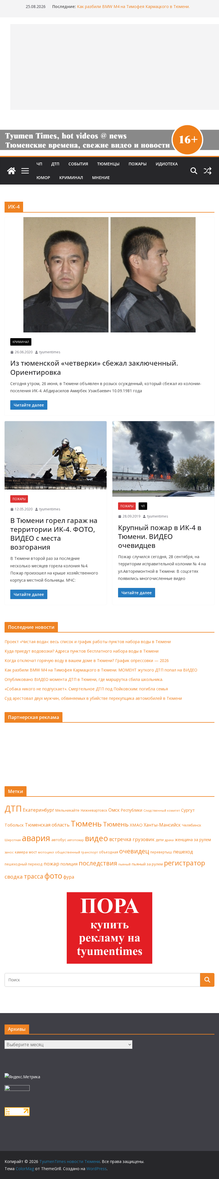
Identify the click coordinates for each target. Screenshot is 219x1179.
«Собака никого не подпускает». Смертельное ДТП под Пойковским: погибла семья (86, 688)
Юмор (43, 177)
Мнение (101, 177)
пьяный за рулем (147, 864)
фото (53, 876)
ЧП (39, 164)
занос (9, 852)
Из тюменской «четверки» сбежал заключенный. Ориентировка (94, 367)
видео (96, 838)
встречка (120, 839)
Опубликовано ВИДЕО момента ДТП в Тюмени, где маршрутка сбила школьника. (84, 679)
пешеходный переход (23, 864)
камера (21, 852)
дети (160, 839)
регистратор (184, 862)
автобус (58, 839)
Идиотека (167, 164)
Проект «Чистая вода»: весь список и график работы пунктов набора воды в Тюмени (88, 641)
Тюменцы (108, 164)
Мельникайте (67, 810)
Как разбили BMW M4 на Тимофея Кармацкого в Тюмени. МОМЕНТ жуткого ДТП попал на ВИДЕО (133, 9)
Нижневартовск (94, 810)
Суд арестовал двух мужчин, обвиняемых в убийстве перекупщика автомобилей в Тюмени (93, 698)
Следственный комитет (161, 811)
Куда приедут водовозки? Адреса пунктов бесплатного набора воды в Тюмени (82, 651)
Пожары (138, 164)
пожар (51, 863)
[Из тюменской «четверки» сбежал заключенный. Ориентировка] (109, 274)
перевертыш (161, 852)
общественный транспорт (76, 852)
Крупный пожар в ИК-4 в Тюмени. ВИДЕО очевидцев (159, 536)
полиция (69, 864)
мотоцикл (46, 852)
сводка (14, 876)
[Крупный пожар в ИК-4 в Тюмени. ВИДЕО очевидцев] (163, 459)
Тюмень (86, 823)
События (78, 164)
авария (36, 838)
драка (169, 840)
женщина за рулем (193, 839)
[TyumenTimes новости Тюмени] (11, 171)
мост (33, 852)
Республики (131, 810)
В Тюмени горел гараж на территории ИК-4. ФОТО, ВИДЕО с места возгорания (54, 534)
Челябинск (191, 825)
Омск (114, 810)
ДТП (55, 164)
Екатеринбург (38, 810)
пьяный (124, 864)
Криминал (71, 177)
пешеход (183, 852)
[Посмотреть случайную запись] (207, 171)
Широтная (13, 840)
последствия (98, 863)
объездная (108, 852)
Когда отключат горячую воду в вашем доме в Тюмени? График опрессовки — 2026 (87, 660)
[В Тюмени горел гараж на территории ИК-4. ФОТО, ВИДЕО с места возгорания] (56, 455)
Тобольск (14, 825)
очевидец (134, 851)
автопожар (75, 840)
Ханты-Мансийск (162, 825)
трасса (33, 876)
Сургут (188, 810)
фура (68, 877)
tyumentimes (49, 352)
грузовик (144, 839)
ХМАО (136, 825)
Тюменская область (47, 825)
